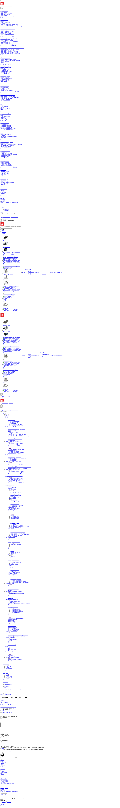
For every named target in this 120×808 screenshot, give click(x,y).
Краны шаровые (13, 530)
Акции (1, 761)
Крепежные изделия (12, 585)
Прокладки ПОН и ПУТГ (15, 562)
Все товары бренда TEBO (6, 751)
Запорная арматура (12, 487)
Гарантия (2, 789)
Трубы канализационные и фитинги (16, 463)
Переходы (12, 556)
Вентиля (12, 515)
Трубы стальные (11, 420)
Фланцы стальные (14, 576)
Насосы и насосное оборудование (15, 624)
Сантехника (10, 655)
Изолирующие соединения (16, 544)
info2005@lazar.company (6, 212)
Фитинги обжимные (12, 639)
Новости (2, 774)
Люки (9, 648)
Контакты (2, 765)
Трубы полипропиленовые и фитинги (16, 471)
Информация (3, 775)
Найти (2, 800)
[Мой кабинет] (1, 395)
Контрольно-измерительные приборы (16, 593)
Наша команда (3, 772)
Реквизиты (2, 782)
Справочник (3, 762)
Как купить (8, 675)
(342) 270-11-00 (4, 201)
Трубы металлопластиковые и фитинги (16, 478)
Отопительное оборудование (14, 601)
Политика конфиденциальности (7, 783)
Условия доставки (4, 780)
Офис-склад (3, 778)
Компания (2, 769)
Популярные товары (4, 767)
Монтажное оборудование (13, 633)
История (2, 771)
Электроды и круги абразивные (15, 659)
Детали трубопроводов (13, 539)
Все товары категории (5, 750)
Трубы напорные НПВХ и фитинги (15, 443)
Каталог (7, 415)
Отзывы (2, 773)
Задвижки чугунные (14, 523)
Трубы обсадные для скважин (14, 457)
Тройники (12, 567)
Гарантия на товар (4, 781)
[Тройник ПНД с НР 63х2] (6, 712)
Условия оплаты (3, 779)
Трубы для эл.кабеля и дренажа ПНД (16, 449)
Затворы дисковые (14, 500)
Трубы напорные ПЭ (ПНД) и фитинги (16, 429)
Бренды (2, 764)
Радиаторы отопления (15, 609)
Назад (8, 414)
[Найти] (1, 8)
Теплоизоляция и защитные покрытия (16, 618)
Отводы (12, 551)
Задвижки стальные (14, 491)
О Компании (8, 666)
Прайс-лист (2, 766)
